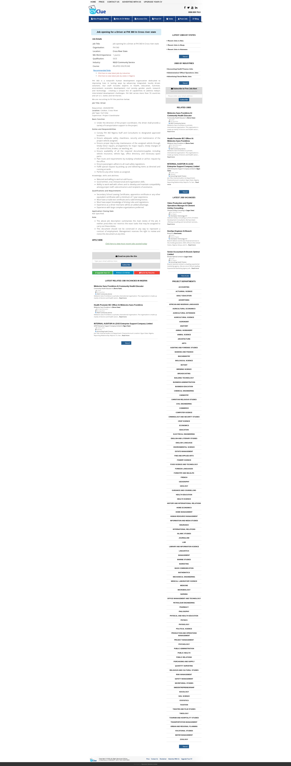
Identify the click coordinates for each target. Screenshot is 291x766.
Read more (123, 298)
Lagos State (190, 210)
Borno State (118, 288)
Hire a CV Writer (122, 19)
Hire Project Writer (101, 19)
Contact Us (113, 2)
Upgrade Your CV (153, 2)
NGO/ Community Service (124, 62)
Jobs (170, 19)
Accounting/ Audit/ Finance (105, 331)
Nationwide (177, 233)
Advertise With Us (131, 2)
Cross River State (120, 51)
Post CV (157, 19)
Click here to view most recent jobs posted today (126, 243)
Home (93, 2)
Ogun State (126, 326)
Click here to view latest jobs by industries (114, 73)
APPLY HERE (97, 240)
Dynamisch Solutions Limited (149, 764)
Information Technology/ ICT (178, 216)
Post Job (183, 19)
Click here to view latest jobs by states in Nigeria (116, 76)
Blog (196, 19)
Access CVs (141, 19)
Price (101, 2)
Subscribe (126, 265)
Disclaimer (163, 759)
